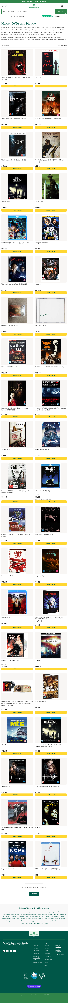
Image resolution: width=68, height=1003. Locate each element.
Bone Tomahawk (39, 701)
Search (59, 11)
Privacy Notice (33, 994)
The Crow (37, 77)
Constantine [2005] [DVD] (10, 325)
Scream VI (37, 284)
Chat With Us (47, 956)
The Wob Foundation (36, 949)
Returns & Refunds (46, 949)
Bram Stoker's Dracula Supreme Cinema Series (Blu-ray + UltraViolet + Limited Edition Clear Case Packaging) (16, 703)
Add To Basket (17, 86)
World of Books (25, 995)
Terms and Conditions (44, 994)
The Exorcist (5, 201)
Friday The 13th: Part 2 (8, 576)
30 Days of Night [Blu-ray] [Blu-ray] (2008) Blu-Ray (15, 828)
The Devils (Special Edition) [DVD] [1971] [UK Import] (48, 161)
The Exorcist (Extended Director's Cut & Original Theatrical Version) (47, 746)
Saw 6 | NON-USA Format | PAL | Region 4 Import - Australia (15, 492)
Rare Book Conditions (57, 950)
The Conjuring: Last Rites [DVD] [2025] (14, 284)
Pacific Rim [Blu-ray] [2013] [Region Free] (15, 243)
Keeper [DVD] (38, 576)
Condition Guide (48, 959)
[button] (2, 6)
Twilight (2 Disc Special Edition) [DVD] (46, 786)
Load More (33, 893)
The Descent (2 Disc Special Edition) (13, 118)
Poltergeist (37, 660)
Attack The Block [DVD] (42, 449)
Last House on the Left (9, 367)
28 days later (38, 201)
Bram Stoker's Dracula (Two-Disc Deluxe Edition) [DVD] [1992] (15, 409)
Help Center (47, 953)
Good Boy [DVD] (39, 325)
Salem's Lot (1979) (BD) (41, 491)
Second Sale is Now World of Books (36, 958)
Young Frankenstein (40, 243)
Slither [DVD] (5, 449)
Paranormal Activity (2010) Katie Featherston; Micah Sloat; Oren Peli (49, 409)
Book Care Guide (59, 954)
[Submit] (4, 11)
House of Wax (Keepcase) (10, 660)
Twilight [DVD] (6, 786)
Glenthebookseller (37, 962)
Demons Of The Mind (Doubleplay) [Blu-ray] (49, 367)
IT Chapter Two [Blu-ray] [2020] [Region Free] (49, 869)
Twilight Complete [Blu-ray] (43, 534)
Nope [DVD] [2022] (7, 869)
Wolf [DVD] (37, 827)
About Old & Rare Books (57, 946)
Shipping (46, 945)
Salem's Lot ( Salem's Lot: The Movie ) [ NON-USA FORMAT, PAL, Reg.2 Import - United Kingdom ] (49, 619)
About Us (35, 945)
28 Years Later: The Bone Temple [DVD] (47, 118)
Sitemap (46, 965)
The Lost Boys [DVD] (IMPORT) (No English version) (15, 78)
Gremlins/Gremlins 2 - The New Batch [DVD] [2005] (16, 535)
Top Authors (36, 953)
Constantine (5, 617)
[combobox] (33, 11)
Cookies (46, 962)
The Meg (4, 745)
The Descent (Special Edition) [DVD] (13, 160)
